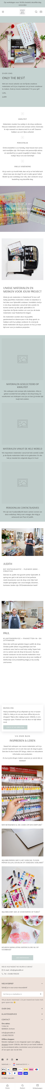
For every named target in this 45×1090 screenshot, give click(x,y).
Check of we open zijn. (15, 727)
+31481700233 (13, 974)
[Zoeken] (36, 11)
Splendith (11, 1078)
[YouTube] (17, 1059)
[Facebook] (2, 1059)
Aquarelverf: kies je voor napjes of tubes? (21, 912)
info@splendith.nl (16, 970)
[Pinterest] (7, 1059)
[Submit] (40, 994)
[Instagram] (12, 1059)
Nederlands (5, 1064)
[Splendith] (22, 12)
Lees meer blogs (22, 958)
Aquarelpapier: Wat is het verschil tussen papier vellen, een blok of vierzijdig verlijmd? (22, 861)
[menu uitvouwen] (3, 11)
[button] (41, 11)
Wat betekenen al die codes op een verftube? (22, 824)
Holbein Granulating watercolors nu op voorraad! (20, 948)
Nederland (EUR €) (21, 1064)
